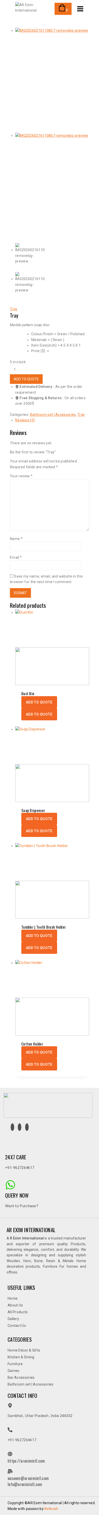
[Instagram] (12, 1127)
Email (16, 557)
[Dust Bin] (52, 647)
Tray (13, 309)
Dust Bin (27, 693)
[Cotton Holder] (52, 997)
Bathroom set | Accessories (53, 415)
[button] (39, 702)
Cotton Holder (32, 1044)
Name (16, 539)
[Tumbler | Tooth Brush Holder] (52, 881)
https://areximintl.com (26, 1461)
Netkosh (51, 1509)
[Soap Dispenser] (52, 764)
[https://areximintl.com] (10, 1454)
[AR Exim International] (33, 9)
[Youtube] (27, 1127)
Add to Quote (26, 379)
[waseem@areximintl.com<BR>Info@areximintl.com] (10, 1471)
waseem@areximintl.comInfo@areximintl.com (28, 1481)
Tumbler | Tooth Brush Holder (43, 927)
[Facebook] (19, 1127)
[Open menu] (80, 8)
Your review (21, 476)
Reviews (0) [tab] (25, 420)
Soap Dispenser (33, 810)
